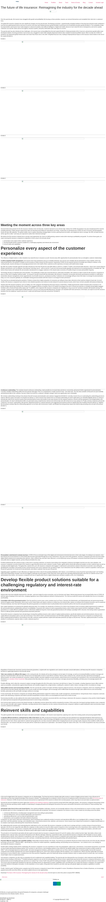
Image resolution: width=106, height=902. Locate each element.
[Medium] (59, 884)
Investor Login (100, 2)
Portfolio (53, 2)
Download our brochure (7, 898)
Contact (91, 2)
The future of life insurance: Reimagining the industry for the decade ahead (27, 872)
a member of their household (16, 679)
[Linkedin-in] (55, 884)
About (60, 2)
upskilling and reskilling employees (39, 802)
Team (66, 2)
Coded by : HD (4, 901)
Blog (84, 2)
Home (46, 2)
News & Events (75, 2)
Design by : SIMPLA (5, 899)
